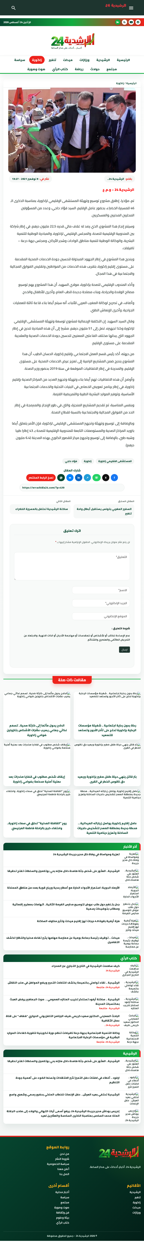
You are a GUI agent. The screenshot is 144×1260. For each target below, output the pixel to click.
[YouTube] (131, 22)
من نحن (64, 1153)
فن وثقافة (62, 1212)
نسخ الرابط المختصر (41, 477)
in (78, 477)
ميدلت (68, 60)
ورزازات (84, 60)
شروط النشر (62, 1158)
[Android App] (117, 22)
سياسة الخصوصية (58, 1163)
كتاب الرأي (60, 69)
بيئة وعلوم (62, 1217)
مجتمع (111, 69)
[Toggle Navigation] (132, 7)
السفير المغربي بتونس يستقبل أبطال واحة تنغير (104, 511)
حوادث (95, 69)
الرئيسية (123, 60)
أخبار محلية (62, 1192)
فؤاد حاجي (71, 461)
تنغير (52, 60)
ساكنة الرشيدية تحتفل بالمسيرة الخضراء (41, 509)
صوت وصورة (36, 69)
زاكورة (88, 461)
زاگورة (37, 60)
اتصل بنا (64, 1174)
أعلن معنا (63, 1169)
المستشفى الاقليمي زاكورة (115, 461)
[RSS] (124, 22)
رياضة (79, 69)
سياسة (19, 60)
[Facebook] (138, 22)
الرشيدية (103, 60)
